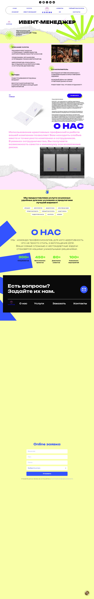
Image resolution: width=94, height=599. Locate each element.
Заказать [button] (59, 304)
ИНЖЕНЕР (15, 12)
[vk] (47, 2)
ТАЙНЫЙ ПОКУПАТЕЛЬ (76, 8)
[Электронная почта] (54, 2)
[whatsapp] (43, 2)
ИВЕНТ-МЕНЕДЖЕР (30, 12)
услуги (29, 8)
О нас (23, 304)
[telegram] (40, 2)
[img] (47, 10)
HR (60, 12)
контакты (76, 12)
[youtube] (50, 2)
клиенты (60, 8)
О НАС (15, 8)
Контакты (80, 304)
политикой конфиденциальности (62, 478)
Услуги (39, 304)
